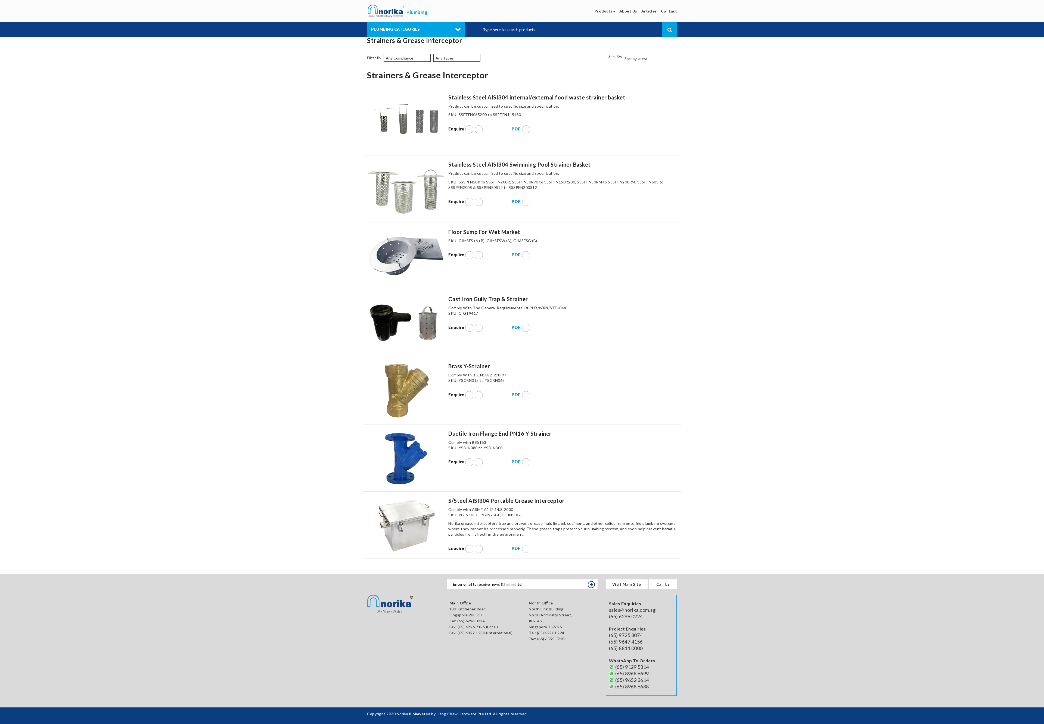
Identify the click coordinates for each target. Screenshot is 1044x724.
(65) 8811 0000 (626, 648)
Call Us (663, 584)
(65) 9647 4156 (626, 642)
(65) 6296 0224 (471, 621)
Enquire (456, 128)
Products (604, 11)
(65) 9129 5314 (632, 667)
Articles (649, 11)
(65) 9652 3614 (632, 680)
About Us (628, 11)
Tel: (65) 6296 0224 (546, 633)
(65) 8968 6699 (632, 673)
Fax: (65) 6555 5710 (547, 638)
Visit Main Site (626, 584)
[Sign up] (591, 584)
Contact (669, 11)
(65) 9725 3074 (626, 635)
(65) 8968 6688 (632, 686)
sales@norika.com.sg (632, 610)
